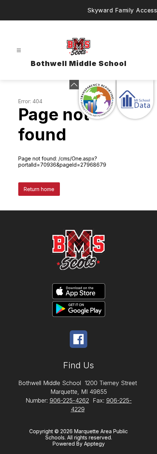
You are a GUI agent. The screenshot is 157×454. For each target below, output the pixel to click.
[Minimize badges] (74, 84)
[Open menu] (19, 50)
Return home (39, 189)
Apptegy (94, 444)
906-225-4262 (69, 400)
